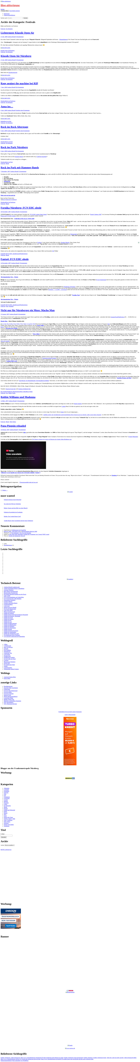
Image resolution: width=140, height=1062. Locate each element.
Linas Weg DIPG (8, 610)
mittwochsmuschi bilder (130, 1057)
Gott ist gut (7, 606)
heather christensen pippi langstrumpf (73, 1057)
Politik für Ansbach (9, 613)
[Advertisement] (70, 964)
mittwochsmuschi (15, 1057)
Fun (7, 393)
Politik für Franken (9, 619)
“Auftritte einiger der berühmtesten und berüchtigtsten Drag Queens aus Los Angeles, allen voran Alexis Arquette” (72, 414)
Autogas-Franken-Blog (10, 677)
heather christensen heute (99, 1057)
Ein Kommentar (20, 87)
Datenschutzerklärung (9, 15)
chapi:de (6, 648)
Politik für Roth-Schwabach (11, 630)
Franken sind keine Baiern (10, 603)
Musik (7, 163)
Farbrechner (7, 689)
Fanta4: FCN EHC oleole (15, 259)
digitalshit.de (7, 651)
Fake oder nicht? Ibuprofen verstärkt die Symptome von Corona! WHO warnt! (29, 534)
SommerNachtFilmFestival (117, 317)
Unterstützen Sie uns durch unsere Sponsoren (70, 711)
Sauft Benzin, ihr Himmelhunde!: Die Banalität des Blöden (34, 380)
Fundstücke (7, 797)
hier (109, 324)
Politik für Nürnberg (9, 626)
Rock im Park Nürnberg (14, 147)
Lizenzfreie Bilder (8, 698)
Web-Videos (13, 421)
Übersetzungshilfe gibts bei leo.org (28, 482)
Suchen (2, 9)
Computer (6, 789)
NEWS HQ (7, 663)
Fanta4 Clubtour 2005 (95, 214)
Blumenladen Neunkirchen (11, 593)
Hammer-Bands (19, 156)
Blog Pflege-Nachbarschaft (11, 591)
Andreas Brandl (12, 36)
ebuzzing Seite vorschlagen (11, 688)
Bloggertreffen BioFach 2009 (29, 531)
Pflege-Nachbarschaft (9, 611)
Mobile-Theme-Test (9, 699)
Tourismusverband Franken (49, 358)
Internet (6, 801)
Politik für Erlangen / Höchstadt (12, 616)
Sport (5, 816)
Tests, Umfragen (8, 820)
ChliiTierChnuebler (42, 156)
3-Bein (5, 644)
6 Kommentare (20, 60)
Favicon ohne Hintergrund (10, 690)
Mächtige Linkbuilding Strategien (12, 701)
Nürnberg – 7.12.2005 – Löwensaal (57, 289)
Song (14, 101)
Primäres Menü (4, 10)
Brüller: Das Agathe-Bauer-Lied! (12, 516)
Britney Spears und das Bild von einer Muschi (15, 508)
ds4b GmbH (7, 595)
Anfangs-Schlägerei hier (24, 389)
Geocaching (7, 654)
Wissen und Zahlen (9, 824)
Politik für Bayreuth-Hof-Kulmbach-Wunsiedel (16, 614)
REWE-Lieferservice (6, 849)
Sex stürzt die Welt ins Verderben (12, 504)
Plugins (6, 808)
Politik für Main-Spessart (10, 623)
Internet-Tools (7, 695)
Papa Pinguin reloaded (13, 425)
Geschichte (7, 798)
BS (53, 251)
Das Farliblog (7, 650)
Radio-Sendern (78, 403)
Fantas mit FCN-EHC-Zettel (8, 216)
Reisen (5, 813)
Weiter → (5, 490)
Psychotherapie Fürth (9, 664)
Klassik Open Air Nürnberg (16, 55)
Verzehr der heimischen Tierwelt (16, 536)
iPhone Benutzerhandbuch (10, 696)
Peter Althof (23, 391)
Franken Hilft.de (8, 601)
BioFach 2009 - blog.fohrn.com (12, 531)
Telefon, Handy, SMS (9, 818)
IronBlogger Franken (9, 657)
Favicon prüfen (8, 692)
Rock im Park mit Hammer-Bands (20, 167)
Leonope (6, 660)
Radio (13, 393)
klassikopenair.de (13, 72)
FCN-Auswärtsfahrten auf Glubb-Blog (14, 597)
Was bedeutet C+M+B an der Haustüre (21, 533)
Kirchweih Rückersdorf (10, 609)
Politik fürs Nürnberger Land (11, 633)
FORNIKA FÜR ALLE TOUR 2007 (24, 218)
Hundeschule (7, 656)
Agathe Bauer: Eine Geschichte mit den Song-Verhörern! (18, 520)
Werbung (6, 823)
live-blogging (9, 28)
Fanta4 (2, 253)
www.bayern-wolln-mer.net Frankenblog (14, 636)
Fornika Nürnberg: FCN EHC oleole (21, 207)
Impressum (6, 13)
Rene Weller (29, 391)
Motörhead (7, 181)
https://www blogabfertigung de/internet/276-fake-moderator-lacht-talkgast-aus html (42, 1057)
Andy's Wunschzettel (70, 714)
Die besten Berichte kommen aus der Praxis (15, 594)
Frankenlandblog (8, 604)
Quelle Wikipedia (133, 436)
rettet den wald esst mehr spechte (115, 1057)
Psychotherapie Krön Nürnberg (12, 635)
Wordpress (6, 826)
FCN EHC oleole (11, 253)
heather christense (88, 1057)
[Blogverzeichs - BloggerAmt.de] (70, 992)
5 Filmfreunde (7, 645)
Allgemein (6, 788)
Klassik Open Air (5, 50)
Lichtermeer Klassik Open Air (17, 32)
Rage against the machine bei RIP (19, 83)
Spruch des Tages (8, 817)
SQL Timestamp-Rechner (10, 703)
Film (7, 306)
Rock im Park (9, 101)
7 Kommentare (22, 429)
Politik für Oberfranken (10, 627)
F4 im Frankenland (101, 279)
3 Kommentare (23, 263)
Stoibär (6, 666)
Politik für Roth (8, 629)
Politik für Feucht (8, 617)
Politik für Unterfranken (10, 632)
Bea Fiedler (4, 391)
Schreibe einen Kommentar (23, 110)
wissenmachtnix (8, 667)
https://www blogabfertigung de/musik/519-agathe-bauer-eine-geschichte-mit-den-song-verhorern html (67, 1059)
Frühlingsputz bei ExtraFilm (19, 530)
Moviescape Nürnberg (9, 661)
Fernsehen (6, 791)
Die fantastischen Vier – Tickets (9, 277)
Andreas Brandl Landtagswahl (12, 587)
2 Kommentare (22, 171)
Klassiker (11, 306)
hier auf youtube (5, 341)
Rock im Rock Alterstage (14, 126)
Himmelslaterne (63, 39)
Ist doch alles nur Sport (10, 659)
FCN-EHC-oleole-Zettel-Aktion (38, 214)
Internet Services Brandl (10, 607)
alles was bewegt (8, 647)
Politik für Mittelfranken (10, 625)
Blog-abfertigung (10, 5)
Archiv (2, 845)
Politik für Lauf (8, 622)
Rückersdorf (73, 234)
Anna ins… (7, 106)
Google (6, 800)
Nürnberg (12, 50)
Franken (39, 242)
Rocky (2, 327)
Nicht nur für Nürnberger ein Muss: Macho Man (28, 310)
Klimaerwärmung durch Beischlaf (12, 499)
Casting (63, 406)
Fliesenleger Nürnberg (9, 600)
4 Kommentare (20, 36)
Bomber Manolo (65, 242)
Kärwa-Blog (7, 678)
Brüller (2, 121)
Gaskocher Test (8, 653)
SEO (5, 814)
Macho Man (4, 321)
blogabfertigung (8, 545)
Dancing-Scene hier (11, 389)
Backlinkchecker (8, 686)
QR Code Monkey (8, 702)
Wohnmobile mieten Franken (11, 669)
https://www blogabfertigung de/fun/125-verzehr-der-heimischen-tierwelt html (20, 1059)
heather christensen (5, 1057)
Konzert (18, 253)
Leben (5, 804)
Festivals (3, 28)
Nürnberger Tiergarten (69, 286)
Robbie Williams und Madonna (18, 397)
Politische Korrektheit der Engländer (13, 512)
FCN (5, 253)
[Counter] (70, 491)
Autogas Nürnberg (8, 590)
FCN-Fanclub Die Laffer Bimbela (12, 598)
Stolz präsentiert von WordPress (20, 1060)
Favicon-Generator (9, 693)
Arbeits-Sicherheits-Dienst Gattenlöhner (14, 588)
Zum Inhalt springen (14, 10)
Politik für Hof (7, 620)
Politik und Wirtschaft (9, 810)
